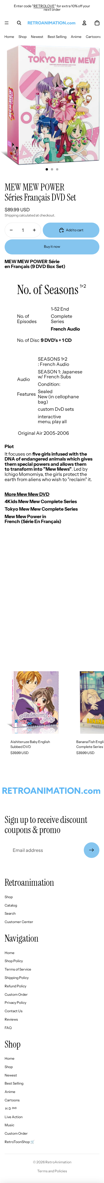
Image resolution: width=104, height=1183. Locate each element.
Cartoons (93, 36)
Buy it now (52, 246)
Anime (76, 36)
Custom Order (16, 994)
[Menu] (6, 23)
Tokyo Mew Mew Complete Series (42, 509)
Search (10, 913)
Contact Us (14, 1011)
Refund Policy (15, 986)
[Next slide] (94, 716)
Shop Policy (14, 961)
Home (9, 36)
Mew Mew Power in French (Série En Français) (33, 518)
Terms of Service (18, 969)
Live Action (14, 1117)
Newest (37, 36)
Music (9, 1125)
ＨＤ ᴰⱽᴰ (10, 1108)
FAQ (8, 1028)
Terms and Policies (52, 1171)
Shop (22, 36)
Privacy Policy (15, 1002)
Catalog (11, 905)
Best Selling (57, 36)
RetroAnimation (58, 1162)
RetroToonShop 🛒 (20, 1142)
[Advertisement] (52, 607)
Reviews (11, 1019)
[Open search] (19, 22)
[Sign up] (91, 850)
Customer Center (19, 922)
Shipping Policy (17, 977)
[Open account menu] (84, 22)
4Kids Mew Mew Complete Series (41, 501)
